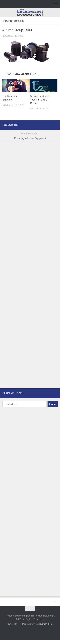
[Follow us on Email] (50, 125)
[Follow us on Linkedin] (56, 125)
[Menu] (56, 4)
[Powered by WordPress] (19, 624)
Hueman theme (46, 624)
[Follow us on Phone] (45, 125)
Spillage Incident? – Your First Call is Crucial (40, 99)
